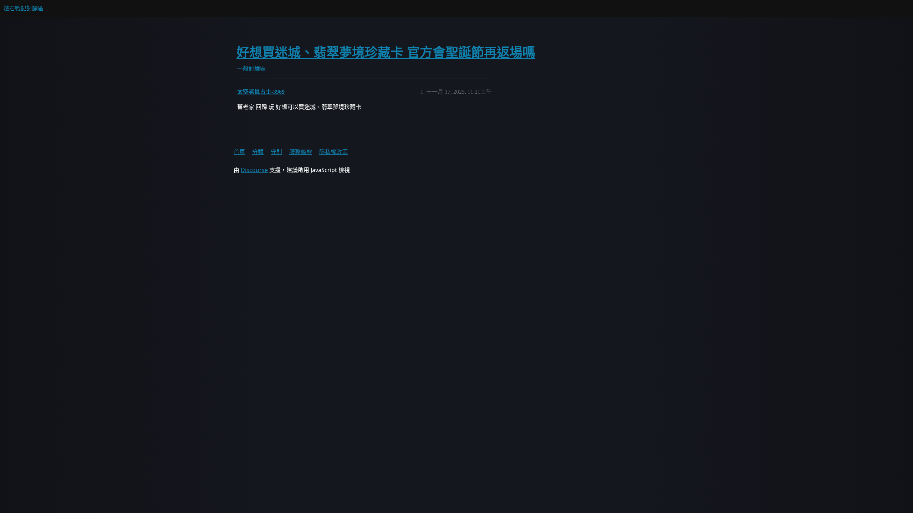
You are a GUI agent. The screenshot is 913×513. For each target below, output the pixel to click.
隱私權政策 (333, 152)
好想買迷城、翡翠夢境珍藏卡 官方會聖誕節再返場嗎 (385, 52)
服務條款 (300, 152)
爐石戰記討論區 (24, 8)
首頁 (239, 152)
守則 (276, 152)
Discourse (254, 170)
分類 (258, 152)
